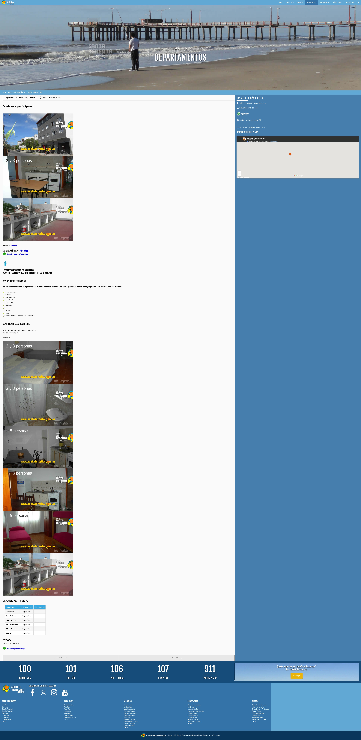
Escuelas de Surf (193, 709)
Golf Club (127, 717)
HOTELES (289, 2)
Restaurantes (68, 705)
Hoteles (4, 705)
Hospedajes (6, 717)
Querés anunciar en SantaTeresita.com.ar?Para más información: (296, 668)
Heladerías (67, 711)
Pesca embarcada (258, 713)
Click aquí (296, 676)
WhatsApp (24, 250)
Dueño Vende (6, 719)
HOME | (5, 92)
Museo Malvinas (129, 719)
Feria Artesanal (193, 719)
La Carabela (128, 707)
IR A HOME (176, 658)
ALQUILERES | (26, 92)
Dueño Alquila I (7, 709)
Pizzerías (67, 709)
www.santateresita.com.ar (156, 735)
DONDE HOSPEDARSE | (15, 92)
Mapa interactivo (258, 717)
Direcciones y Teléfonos (260, 709)
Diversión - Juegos (194, 705)
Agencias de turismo (259, 705)
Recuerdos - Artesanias (196, 711)
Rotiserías (67, 713)
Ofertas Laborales (194, 721)
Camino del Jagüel (130, 713)
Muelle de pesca (129, 709)
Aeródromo (128, 705)
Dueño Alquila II (7, 711)
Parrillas (67, 707)
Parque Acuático (129, 715)
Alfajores (191, 707)
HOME (281, 2)
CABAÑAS (300, 2)
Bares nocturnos (70, 717)
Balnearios (256, 715)
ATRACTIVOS (350, 2)
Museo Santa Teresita (131, 721)
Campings (5, 713)
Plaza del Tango (129, 711)
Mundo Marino (129, 726)
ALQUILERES (311, 2)
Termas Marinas (129, 723)
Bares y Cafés (68, 715)
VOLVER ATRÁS (61, 658)
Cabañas (5, 707)
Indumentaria (192, 713)
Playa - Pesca (256, 711)
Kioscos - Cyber (193, 715)
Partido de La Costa (259, 719)
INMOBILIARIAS (325, 2)
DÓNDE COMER (338, 2)
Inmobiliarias (192, 717)
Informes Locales (258, 707)
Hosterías (5, 715)
